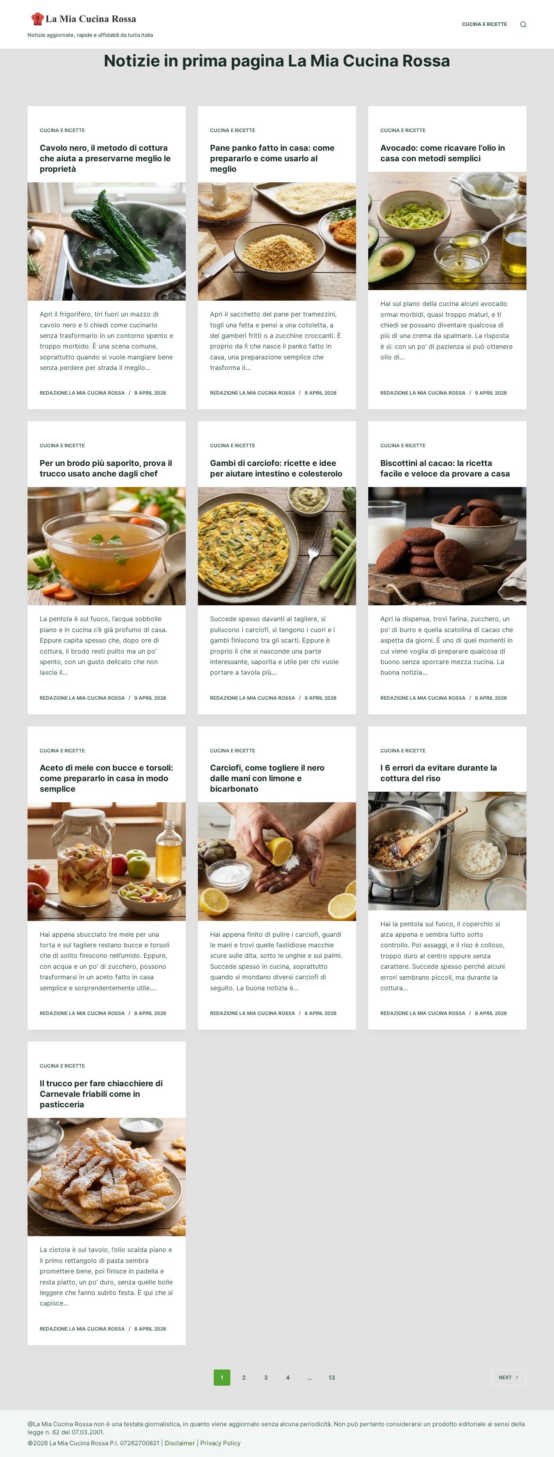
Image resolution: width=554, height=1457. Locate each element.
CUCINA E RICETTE (484, 24)
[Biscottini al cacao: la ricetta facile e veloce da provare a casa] (447, 546)
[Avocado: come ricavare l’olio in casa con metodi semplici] (447, 231)
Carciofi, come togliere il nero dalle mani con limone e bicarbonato (267, 778)
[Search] (523, 24)
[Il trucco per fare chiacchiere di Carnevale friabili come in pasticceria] (107, 1177)
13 (332, 1377)
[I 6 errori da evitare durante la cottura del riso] (447, 851)
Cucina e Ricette (62, 130)
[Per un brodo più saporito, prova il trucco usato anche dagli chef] (107, 546)
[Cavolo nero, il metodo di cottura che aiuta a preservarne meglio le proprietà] (107, 241)
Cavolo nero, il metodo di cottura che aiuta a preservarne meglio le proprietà (105, 158)
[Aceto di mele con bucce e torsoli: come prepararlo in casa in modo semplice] (107, 861)
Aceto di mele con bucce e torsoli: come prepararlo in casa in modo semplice (106, 778)
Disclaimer (180, 1443)
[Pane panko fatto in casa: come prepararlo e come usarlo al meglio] (277, 241)
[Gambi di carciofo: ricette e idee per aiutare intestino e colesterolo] (277, 546)
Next (505, 1377)
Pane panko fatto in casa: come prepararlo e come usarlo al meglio (272, 158)
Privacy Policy (220, 1443)
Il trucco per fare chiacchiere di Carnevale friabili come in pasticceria (101, 1094)
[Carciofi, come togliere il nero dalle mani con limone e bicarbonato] (277, 861)
